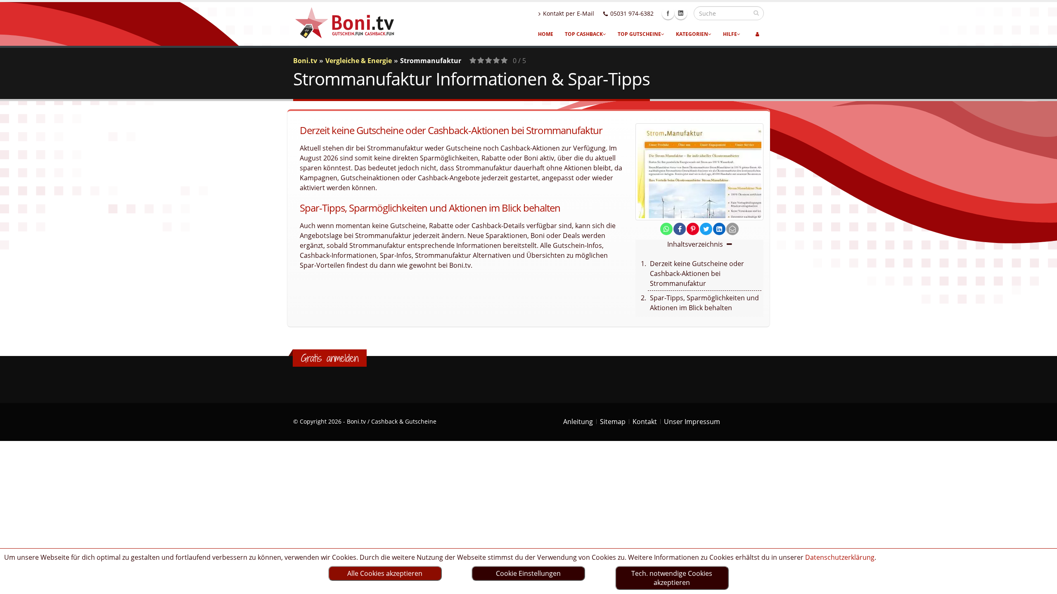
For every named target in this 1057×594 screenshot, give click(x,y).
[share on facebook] (679, 228)
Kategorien (692, 34)
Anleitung (578, 421)
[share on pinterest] (692, 228)
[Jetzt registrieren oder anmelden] (757, 34)
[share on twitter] (706, 228)
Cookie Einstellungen (528, 573)
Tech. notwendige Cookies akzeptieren (671, 578)
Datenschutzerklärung (840, 557)
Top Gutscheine (639, 34)
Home (545, 34)
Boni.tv (305, 60)
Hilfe (730, 34)
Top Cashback (584, 34)
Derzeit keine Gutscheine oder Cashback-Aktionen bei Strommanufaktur (697, 273)
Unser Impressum (692, 421)
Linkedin (681, 13)
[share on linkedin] (719, 228)
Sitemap (613, 421)
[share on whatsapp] (666, 228)
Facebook (668, 13)
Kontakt (645, 421)
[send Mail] (732, 228)
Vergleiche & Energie (358, 60)
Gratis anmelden (329, 358)
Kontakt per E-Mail (568, 13)
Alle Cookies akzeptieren (384, 573)
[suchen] (756, 12)
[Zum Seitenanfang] (1043, 584)
